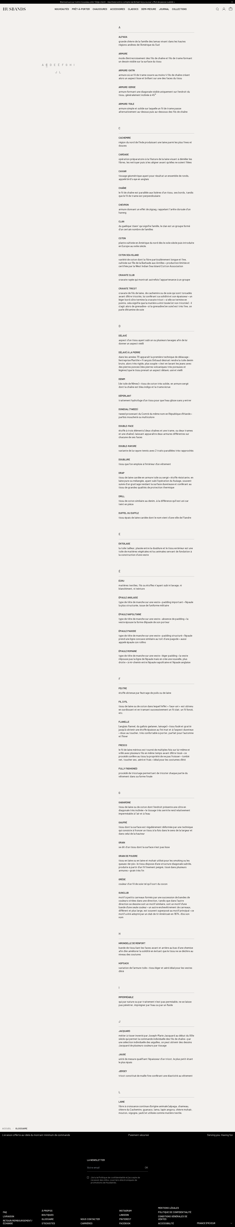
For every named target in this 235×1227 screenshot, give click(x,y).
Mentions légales (168, 1208)
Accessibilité (166, 1223)
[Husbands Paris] (14, 9)
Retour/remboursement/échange (17, 1222)
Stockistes (48, 1223)
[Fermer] (232, 2)
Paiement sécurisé (138, 1134)
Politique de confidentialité (174, 1212)
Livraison (8, 1216)
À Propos (47, 1210)
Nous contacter (90, 1219)
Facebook (125, 1223)
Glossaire (48, 1219)
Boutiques (48, 1215)
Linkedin (124, 1215)
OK (146, 1167)
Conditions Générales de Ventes (172, 1218)
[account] (224, 9)
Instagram (125, 1210)
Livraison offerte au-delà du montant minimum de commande (36, 1134)
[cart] (230, 9)
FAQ (5, 1212)
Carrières (87, 1223)
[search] (217, 9)
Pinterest (125, 1219)
